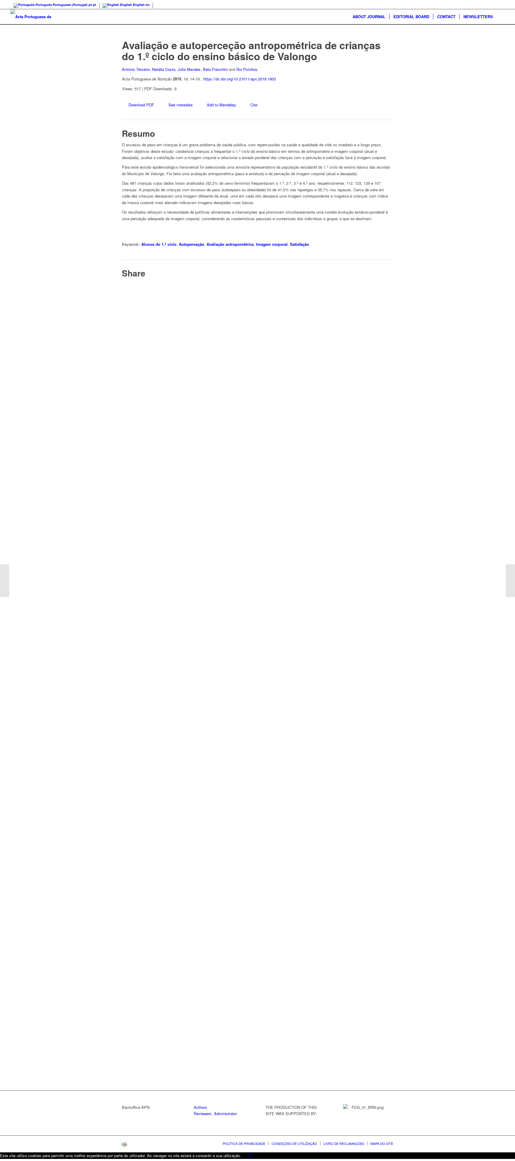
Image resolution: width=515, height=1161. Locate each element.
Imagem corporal (272, 244)
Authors (200, 1107)
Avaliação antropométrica (230, 244)
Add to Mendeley (221, 105)
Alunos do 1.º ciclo (158, 244)
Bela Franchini (215, 69)
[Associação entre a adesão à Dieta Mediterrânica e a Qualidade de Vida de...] (4, 580)
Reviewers (203, 1113)
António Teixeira (136, 69)
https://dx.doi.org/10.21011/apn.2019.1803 (239, 79)
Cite (253, 105)
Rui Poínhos (247, 69)
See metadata (180, 105)
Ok (250, 1155)
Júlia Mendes (189, 69)
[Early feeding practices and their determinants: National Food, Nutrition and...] (510, 580)
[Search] (501, 16)
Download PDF (141, 105)
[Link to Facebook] (500, 4)
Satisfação (299, 244)
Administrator (225, 1113)
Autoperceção (191, 244)
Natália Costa (163, 69)
